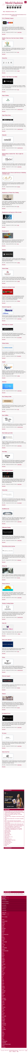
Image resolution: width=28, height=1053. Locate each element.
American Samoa (4, 921)
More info (3, 34)
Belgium (3, 931)
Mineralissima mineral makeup (8, 546)
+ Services (4, 908)
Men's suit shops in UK (9, 836)
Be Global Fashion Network (13, 1050)
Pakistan (18, 301)
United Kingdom (20, 109)
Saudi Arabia (4, 1015)
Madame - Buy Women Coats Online (9, 76)
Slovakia (3, 1020)
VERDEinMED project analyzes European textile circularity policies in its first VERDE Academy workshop (14, 813)
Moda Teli (4, 623)
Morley (3, 657)
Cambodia (3, 938)
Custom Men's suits (8, 834)
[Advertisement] (12, 779)
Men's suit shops (7, 833)
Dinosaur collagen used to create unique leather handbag (14, 811)
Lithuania (3, 987)
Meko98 (3, 362)
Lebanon (3, 986)
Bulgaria (18, 577)
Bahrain (3, 926)
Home (4, 11)
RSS (17, 1051)
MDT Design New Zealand (7, 324)
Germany (3, 959)
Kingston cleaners (8, 830)
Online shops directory (8, 842)
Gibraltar (3, 961)
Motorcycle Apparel (6, 676)
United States (19, 32)
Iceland (3, 969)
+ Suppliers (4, 910)
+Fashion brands (5, 901)
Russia (3, 1014)
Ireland (3, 974)
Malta (3, 993)
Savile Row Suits (7, 843)
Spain (3, 1026)
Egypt (3, 952)
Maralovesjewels (5, 231)
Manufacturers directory (10, 11)
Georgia (3, 958)
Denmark (3, 949)
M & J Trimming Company (8, 18)
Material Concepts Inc (6, 307)
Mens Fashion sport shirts (7, 433)
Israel (3, 975)
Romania (3, 1012)
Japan (3, 978)
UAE (2, 1038)
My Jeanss (4, 733)
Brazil (3, 935)
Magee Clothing (5, 95)
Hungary (3, 968)
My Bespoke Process (6, 713)
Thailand (3, 1033)
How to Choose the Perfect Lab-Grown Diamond (13, 820)
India (18, 52)
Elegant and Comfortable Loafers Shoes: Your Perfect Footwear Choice (13, 815)
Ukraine (3, 1039)
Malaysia (3, 992)
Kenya (3, 981)
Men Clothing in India (6, 396)
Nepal (3, 996)
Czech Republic (4, 947)
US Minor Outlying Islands (6, 1044)
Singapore (3, 1018)
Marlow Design (5, 268)
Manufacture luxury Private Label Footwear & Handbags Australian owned (14, 173)
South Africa (4, 1023)
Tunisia (3, 1035)
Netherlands (19, 560)
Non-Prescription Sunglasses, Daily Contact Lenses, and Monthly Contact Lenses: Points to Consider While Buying (14, 824)
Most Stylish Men (8, 831)
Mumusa (4, 693)
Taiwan (3, 1032)
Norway (3, 1002)
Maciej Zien (4, 58)
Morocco (3, 995)
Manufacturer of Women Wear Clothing (10, 192)
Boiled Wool (7, 844)
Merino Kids (4, 490)
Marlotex (4, 249)
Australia (3, 923)
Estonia (18, 707)
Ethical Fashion (7, 832)
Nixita (6, 845)
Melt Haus (4, 381)
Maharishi (4, 135)
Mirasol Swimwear (6, 583)
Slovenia (3, 1021)
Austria (3, 925)
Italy (18, 243)
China (3, 943)
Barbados (3, 929)
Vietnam (3, 1045)
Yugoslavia (3, 1047)
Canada (18, 281)
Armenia (3, 922)
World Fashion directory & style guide (14, 4)
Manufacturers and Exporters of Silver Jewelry (11, 212)
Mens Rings (4, 451)
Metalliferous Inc (5, 508)
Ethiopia (3, 955)
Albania (18, 262)
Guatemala (3, 964)
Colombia (3, 944)
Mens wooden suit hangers (7, 470)
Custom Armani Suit (8, 838)
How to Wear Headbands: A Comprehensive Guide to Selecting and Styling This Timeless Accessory (13, 827)
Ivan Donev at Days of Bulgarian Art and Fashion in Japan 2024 (14, 817)
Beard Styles (7, 837)
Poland (18, 70)
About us (14, 1051)
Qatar (3, 1011)
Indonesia (3, 972)
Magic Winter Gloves (6, 115)
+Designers (4, 899)
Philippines (3, 1007)
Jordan (3, 980)
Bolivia (3, 932)
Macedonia (3, 990)
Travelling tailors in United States (10, 840)
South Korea (4, 1024)
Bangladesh (19, 356)
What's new (4, 912)
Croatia (3, 946)
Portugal (18, 186)
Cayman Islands (4, 941)
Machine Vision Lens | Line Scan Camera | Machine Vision (12, 38)
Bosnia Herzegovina (5, 934)
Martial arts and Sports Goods (8, 287)
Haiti (2, 965)
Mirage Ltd (4, 566)
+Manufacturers (5, 903)
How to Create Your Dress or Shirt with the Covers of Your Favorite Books (14, 822)
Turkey (3, 1036)
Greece (3, 962)
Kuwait (3, 983)
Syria (2, 1030)
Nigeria (3, 1001)
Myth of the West (5, 752)
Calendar (3, 914)
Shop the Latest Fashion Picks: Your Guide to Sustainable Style (14, 819)
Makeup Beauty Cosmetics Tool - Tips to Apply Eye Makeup (12, 154)
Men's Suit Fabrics (8, 841)
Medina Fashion (5, 343)
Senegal (3, 1017)
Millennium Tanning (6, 527)
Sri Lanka (3, 1027)
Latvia (3, 984)
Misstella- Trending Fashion (8, 603)
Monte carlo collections (7, 639)
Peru (2, 1005)
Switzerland (4, 1029)
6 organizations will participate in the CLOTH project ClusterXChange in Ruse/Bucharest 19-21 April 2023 (13, 829)
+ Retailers (4, 905)
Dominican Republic (5, 950)
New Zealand (19, 337)
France (3, 956)
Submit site (4, 896)
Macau (3, 989)
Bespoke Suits (7, 835)
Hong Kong (4, 966)
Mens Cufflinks (5, 415)
